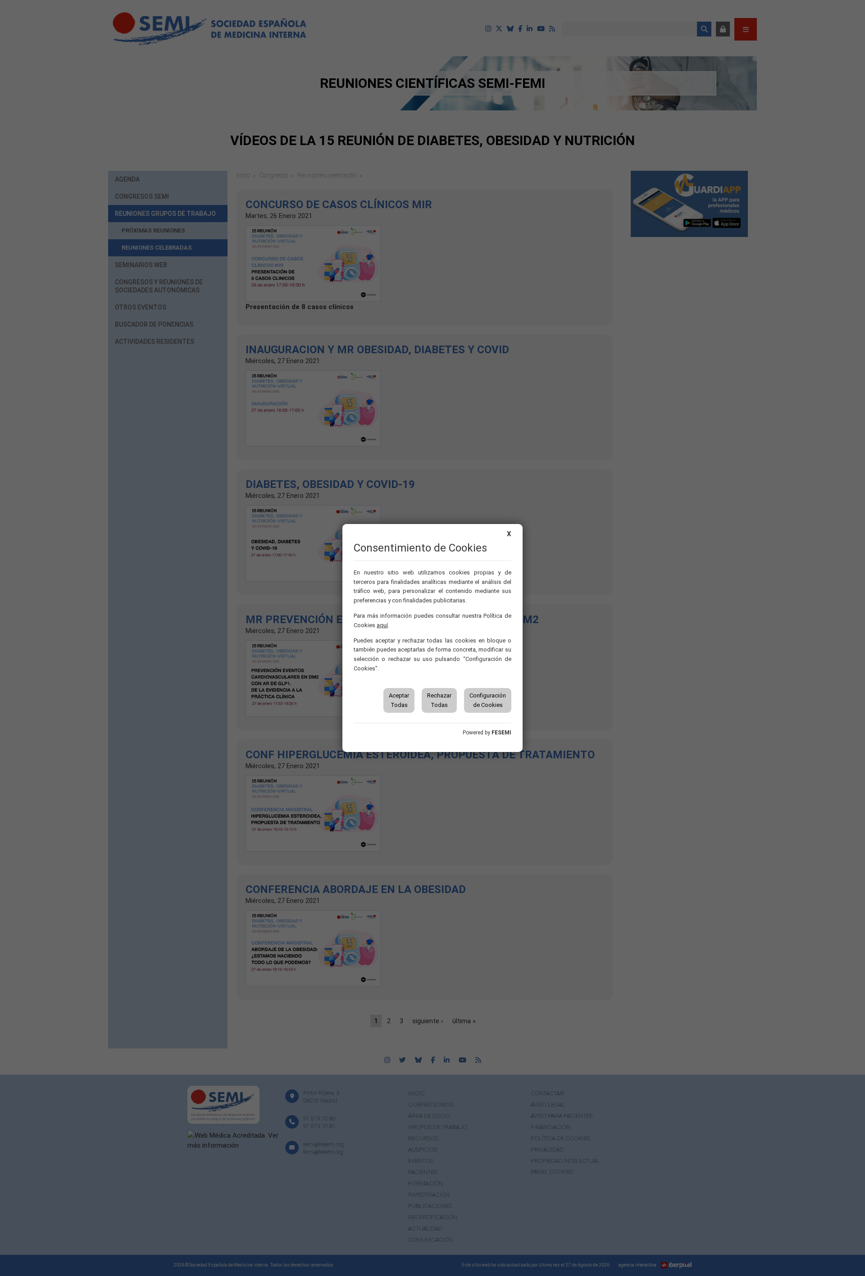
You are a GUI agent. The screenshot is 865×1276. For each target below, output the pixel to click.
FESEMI (501, 732)
